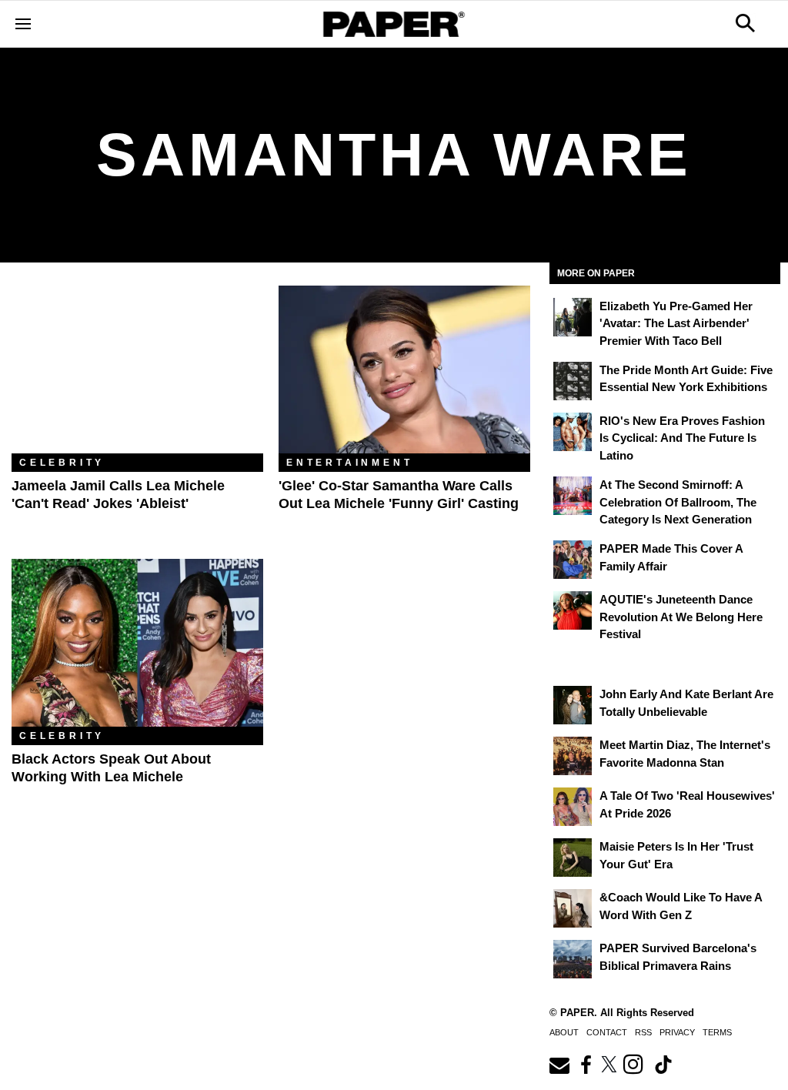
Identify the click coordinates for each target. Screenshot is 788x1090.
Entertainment (349, 462)
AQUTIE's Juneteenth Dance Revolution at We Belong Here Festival (681, 616)
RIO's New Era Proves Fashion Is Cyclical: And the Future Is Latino (682, 438)
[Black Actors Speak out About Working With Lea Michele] (137, 643)
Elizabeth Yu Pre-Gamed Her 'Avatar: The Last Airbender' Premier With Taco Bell (676, 323)
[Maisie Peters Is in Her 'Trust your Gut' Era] (572, 857)
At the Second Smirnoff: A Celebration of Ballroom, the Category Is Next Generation (677, 502)
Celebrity (62, 462)
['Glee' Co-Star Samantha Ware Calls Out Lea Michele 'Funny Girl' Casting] (404, 369)
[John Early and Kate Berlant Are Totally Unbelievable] (572, 705)
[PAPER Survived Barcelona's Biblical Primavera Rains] (572, 959)
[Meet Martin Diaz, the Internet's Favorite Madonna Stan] (572, 756)
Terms (717, 1032)
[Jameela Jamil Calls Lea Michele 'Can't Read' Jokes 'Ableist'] (137, 369)
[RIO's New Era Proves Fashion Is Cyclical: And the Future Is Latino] (572, 432)
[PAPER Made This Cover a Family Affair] (572, 559)
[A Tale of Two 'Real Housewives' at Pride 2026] (572, 806)
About (564, 1032)
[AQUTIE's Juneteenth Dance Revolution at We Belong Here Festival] (572, 610)
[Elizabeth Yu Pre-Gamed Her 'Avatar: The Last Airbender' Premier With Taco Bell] (572, 317)
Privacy (677, 1032)
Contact (606, 1032)
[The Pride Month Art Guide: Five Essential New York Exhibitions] (572, 381)
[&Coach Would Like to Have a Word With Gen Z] (572, 908)
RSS (643, 1032)
